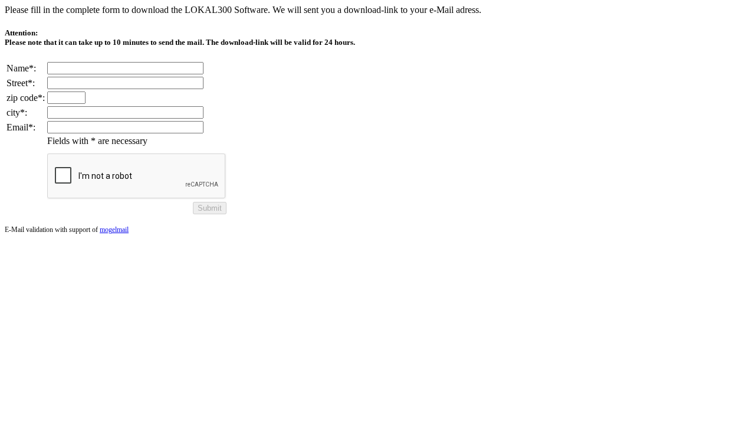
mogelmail (114, 229)
